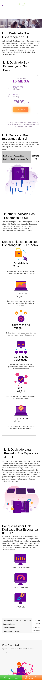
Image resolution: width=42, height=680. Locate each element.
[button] (2, 5)
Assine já (20, 110)
